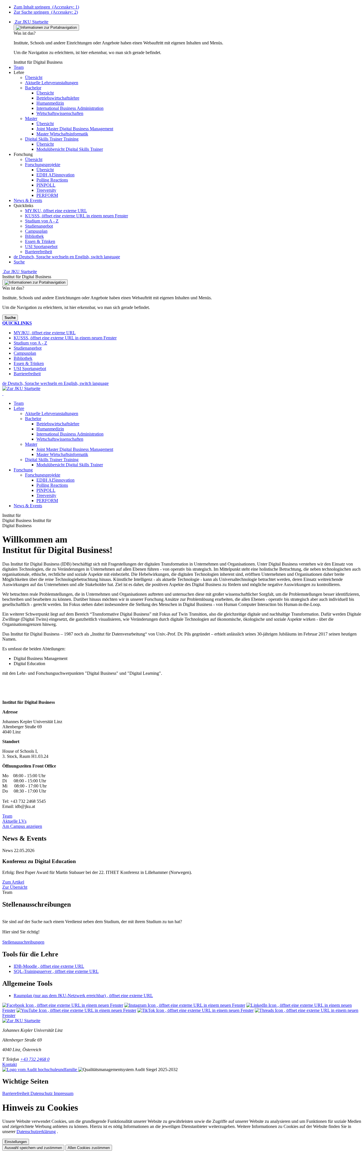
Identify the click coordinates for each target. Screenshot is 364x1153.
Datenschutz (42, 1093)
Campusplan (36, 231)
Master (31, 444)
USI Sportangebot (41, 246)
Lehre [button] (19, 408)
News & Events (28, 505)
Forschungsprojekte (42, 475)
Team (19, 403)
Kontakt (9, 1064)
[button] (19, 67)
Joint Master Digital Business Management (74, 449)
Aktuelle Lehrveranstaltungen (51, 413)
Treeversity (46, 495)
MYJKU (56, 210)
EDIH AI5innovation (55, 480)
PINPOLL (45, 490)
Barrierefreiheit (38, 251)
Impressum (63, 1093)
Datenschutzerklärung (36, 1131)
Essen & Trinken (40, 241)
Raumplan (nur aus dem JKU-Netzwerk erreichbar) (83, 995)
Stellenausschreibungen (23, 942)
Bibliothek (34, 236)
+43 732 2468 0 (34, 1059)
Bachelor (33, 418)
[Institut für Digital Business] (2, 393)
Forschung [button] (23, 469)
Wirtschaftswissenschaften (59, 439)
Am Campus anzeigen (22, 826)
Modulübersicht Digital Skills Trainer (69, 464)
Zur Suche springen (46, 12)
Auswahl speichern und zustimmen (33, 1148)
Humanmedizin (50, 428)
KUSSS (76, 215)
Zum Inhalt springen (46, 7)
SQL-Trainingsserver (56, 971)
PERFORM (47, 500)
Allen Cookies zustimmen (89, 1148)
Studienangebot (39, 226)
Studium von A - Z (42, 220)
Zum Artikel (13, 882)
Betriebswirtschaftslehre (57, 423)
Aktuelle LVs (14, 821)
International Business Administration (70, 434)
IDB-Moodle (49, 966)
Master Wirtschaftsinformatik (62, 454)
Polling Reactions (52, 485)
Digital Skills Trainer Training (51, 459)
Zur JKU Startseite (31, 21)
